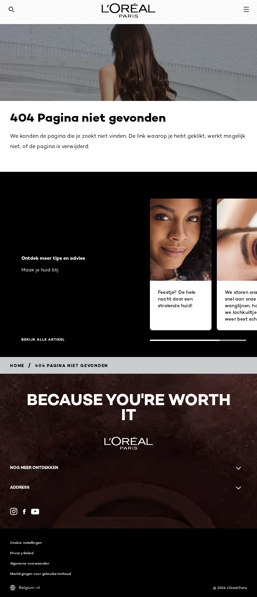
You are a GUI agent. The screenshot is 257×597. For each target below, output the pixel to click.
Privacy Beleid (21, 553)
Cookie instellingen (26, 543)
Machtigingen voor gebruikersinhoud (40, 574)
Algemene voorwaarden (29, 563)
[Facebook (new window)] (24, 511)
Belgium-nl (29, 587)
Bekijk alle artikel (43, 340)
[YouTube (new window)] (35, 511)
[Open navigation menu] (246, 9)
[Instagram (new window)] (13, 511)
